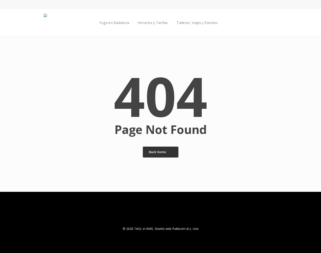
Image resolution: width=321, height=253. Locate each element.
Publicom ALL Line (185, 229)
